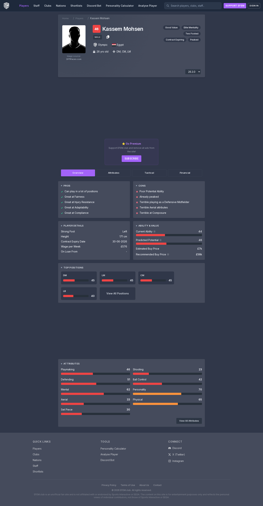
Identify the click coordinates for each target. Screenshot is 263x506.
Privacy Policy (109, 485)
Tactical (149, 172)
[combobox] (192, 5)
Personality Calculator (113, 448)
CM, (124, 51)
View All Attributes (189, 420)
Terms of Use (128, 485)
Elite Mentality (191, 27)
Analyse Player (109, 454)
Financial (185, 172)
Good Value (171, 27)
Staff (35, 465)
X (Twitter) (178, 454)
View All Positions (117, 293)
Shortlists (38, 471)
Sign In (253, 5)
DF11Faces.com (73, 59)
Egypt (120, 44)
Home (65, 18)
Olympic (103, 44)
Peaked (194, 39)
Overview (78, 172)
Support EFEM (234, 5)
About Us (144, 485)
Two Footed (192, 33)
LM (129, 51)
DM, (119, 51)
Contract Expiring (175, 39)
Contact (157, 485)
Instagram (178, 460)
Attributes (113, 172)
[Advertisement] (131, 109)
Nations (37, 460)
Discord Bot (107, 460)
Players (79, 18)
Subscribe (132, 158)
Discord (177, 448)
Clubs (36, 454)
